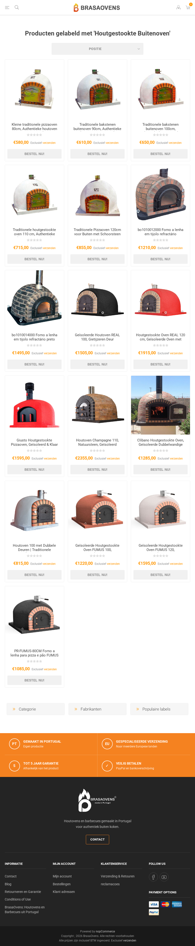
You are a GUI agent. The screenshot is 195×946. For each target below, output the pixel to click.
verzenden (49, 143)
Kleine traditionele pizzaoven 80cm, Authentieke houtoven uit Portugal (34, 128)
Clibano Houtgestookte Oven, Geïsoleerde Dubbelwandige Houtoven (160, 444)
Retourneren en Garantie (23, 892)
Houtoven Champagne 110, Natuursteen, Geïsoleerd (97, 442)
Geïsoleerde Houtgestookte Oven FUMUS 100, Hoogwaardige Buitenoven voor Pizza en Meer (97, 552)
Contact (97, 839)
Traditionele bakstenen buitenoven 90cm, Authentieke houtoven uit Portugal (97, 128)
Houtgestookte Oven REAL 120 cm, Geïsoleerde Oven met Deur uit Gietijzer (160, 339)
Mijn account (62, 876)
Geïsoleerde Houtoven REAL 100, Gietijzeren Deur (97, 337)
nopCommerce (105, 931)
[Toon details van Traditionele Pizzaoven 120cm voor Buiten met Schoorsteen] (97, 194)
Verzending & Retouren (118, 876)
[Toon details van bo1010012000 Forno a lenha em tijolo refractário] (160, 194)
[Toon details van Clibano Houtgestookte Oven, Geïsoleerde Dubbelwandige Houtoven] (160, 405)
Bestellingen (62, 884)
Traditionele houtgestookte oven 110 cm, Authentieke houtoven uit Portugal (34, 234)
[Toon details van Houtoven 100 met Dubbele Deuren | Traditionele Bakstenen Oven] (34, 510)
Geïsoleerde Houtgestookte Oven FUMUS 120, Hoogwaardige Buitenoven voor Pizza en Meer (161, 552)
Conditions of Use (18, 899)
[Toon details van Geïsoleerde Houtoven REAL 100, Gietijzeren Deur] (97, 299)
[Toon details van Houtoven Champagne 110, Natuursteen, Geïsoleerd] (97, 405)
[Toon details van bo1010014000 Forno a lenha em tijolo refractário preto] (34, 299)
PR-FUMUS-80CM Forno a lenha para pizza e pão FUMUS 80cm (34, 655)
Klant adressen (64, 892)
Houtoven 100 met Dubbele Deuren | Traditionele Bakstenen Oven (34, 549)
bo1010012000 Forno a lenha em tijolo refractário (160, 232)
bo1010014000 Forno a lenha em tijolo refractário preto (34, 337)
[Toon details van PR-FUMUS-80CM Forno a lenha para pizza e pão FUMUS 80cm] (34, 615)
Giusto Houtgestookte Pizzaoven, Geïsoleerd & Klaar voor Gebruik (34, 444)
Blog (8, 884)
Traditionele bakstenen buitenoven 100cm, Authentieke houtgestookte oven (160, 131)
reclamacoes (110, 884)
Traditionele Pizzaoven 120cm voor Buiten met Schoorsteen (97, 232)
